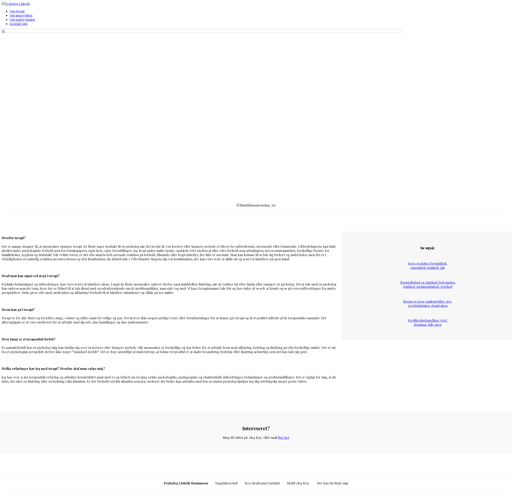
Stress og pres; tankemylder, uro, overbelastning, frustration (427, 303)
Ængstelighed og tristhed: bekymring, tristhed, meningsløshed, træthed (428, 284)
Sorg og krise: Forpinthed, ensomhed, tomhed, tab (427, 265)
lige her (283, 437)
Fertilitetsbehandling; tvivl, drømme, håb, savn (427, 322)
